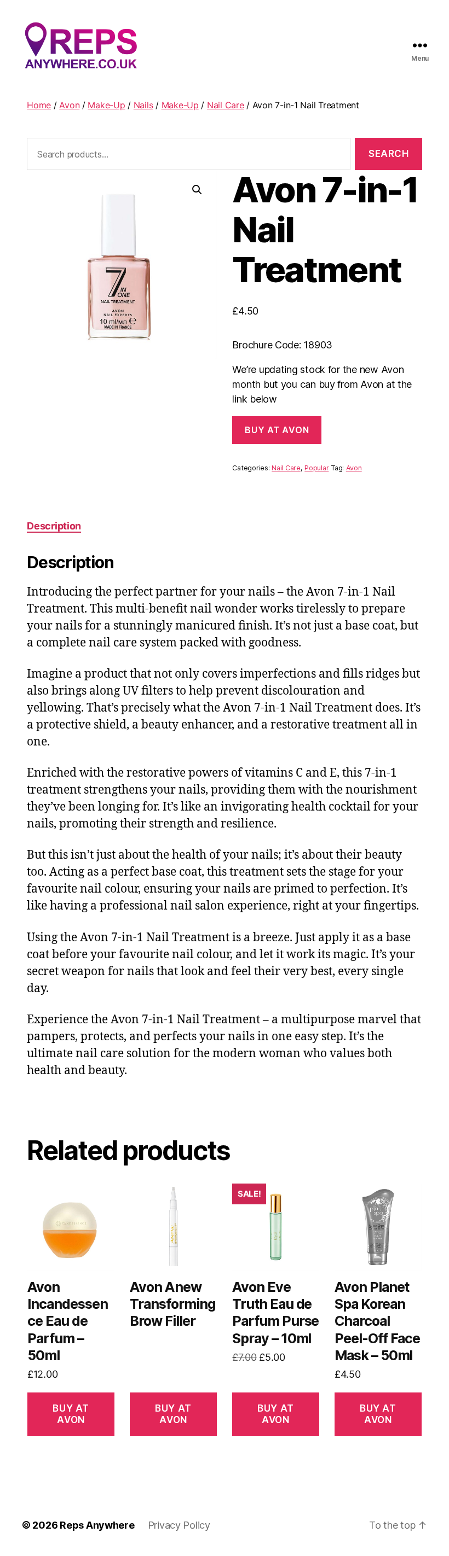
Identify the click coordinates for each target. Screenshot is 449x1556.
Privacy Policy (179, 1525)
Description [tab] (54, 526)
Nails (143, 105)
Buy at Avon (277, 429)
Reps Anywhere (97, 1525)
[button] (197, 190)
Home (39, 105)
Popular (316, 468)
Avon (69, 105)
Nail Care (225, 105)
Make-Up (106, 105)
